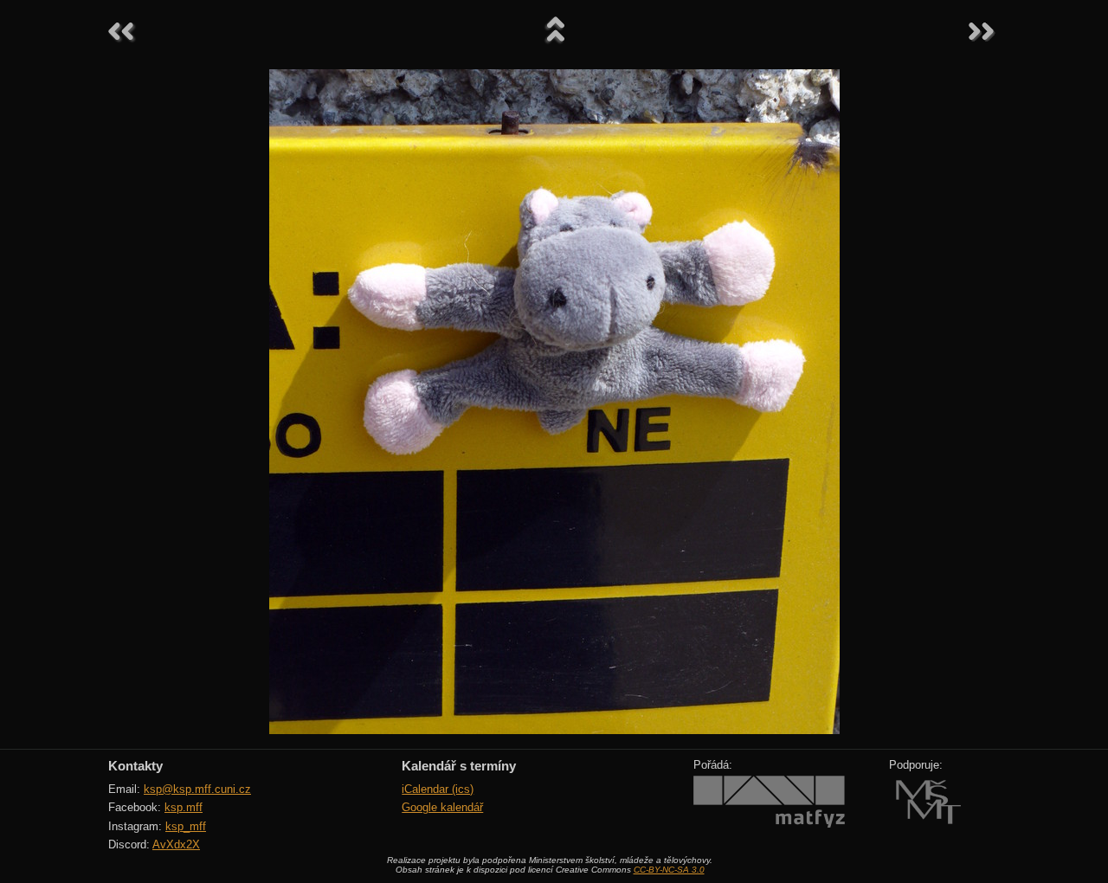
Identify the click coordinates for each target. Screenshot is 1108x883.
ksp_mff (185, 826)
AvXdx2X (176, 844)
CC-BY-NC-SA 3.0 (669, 869)
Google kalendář (442, 807)
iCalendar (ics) (437, 789)
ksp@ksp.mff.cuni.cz (197, 789)
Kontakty (135, 765)
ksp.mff (183, 807)
